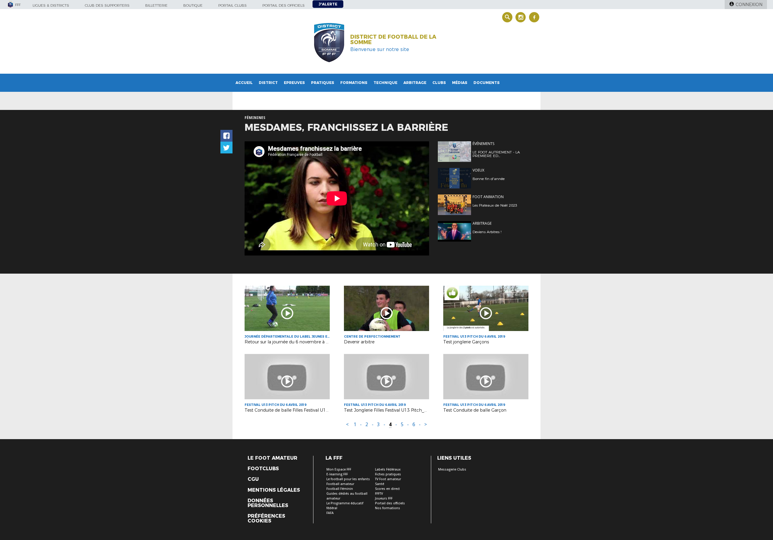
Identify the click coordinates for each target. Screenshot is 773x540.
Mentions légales (274, 490)
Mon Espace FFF (338, 469)
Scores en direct (387, 489)
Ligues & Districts (51, 5)
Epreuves (294, 82)
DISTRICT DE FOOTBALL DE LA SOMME (393, 40)
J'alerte (328, 4)
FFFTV (379, 494)
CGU (253, 479)
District (268, 82)
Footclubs (263, 468)
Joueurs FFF (384, 498)
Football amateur (340, 484)
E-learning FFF (337, 474)
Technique (385, 82)
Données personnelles (268, 503)
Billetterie (156, 5)
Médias (459, 82)
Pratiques (322, 82)
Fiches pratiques (388, 474)
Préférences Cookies (266, 518)
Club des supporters (107, 5)
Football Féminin (339, 489)
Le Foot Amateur (272, 458)
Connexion (749, 4)
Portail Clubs (232, 5)
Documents (486, 82)
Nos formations (387, 508)
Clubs (439, 82)
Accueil (244, 82)
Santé (379, 484)
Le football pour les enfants (348, 479)
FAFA (330, 513)
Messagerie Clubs (452, 469)
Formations (353, 82)
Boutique (193, 5)
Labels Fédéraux (388, 469)
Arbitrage (414, 82)
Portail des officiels (283, 5)
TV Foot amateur (388, 479)
